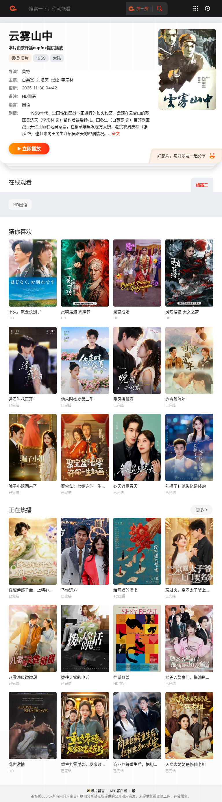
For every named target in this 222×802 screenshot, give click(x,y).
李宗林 (67, 79)
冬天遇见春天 (125, 486)
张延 (55, 79)
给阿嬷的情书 (125, 589)
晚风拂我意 (123, 399)
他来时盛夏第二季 (77, 399)
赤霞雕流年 (175, 399)
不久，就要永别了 (25, 311)
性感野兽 (121, 677)
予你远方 (69, 589)
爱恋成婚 (121, 311)
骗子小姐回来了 (23, 486)
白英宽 (28, 79)
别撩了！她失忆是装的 (185, 486)
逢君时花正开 (21, 399)
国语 (26, 104)
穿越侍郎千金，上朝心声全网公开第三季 (33, 589)
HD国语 (20, 204)
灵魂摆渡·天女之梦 (182, 311)
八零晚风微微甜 (23, 677)
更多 (200, 509)
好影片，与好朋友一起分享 (181, 155)
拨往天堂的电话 (75, 677)
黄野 (26, 71)
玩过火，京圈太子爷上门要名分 (189, 589)
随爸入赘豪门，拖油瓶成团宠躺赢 (189, 677)
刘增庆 (42, 79)
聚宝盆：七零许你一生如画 (85, 486)
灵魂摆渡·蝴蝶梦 (75, 311)
